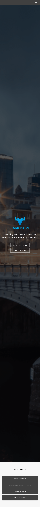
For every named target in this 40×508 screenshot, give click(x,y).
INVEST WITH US (20, 250)
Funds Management (20, 491)
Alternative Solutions (20, 497)
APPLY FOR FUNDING (20, 245)
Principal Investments (20, 478)
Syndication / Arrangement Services (20, 485)
